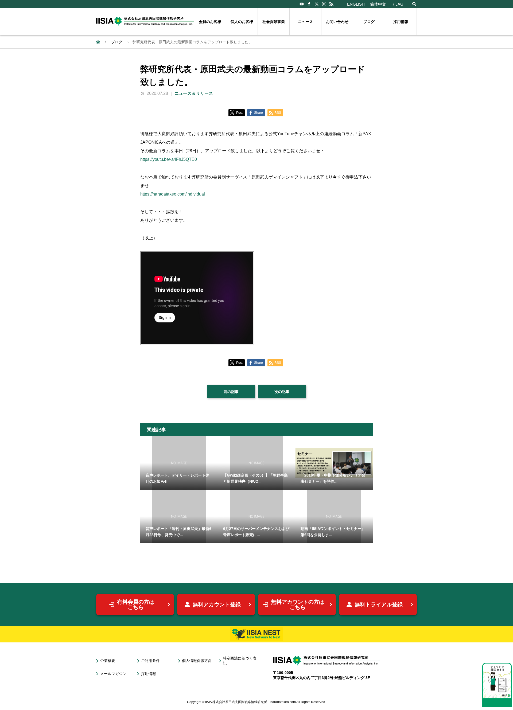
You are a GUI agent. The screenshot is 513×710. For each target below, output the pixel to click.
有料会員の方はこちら (135, 604)
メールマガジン (113, 674)
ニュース (305, 21)
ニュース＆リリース (193, 93)
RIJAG (397, 4)
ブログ (369, 21)
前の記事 (231, 391)
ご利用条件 (150, 660)
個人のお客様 (242, 21)
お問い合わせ (337, 21)
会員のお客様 (210, 21)
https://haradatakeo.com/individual (172, 194)
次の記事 (281, 391)
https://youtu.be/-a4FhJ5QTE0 (168, 159)
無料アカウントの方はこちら (297, 604)
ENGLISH (356, 4)
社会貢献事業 (273, 21)
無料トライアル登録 (379, 604)
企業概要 (107, 660)
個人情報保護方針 (197, 660)
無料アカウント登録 (217, 604)
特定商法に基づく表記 (239, 660)
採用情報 (400, 21)
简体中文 (378, 4)
